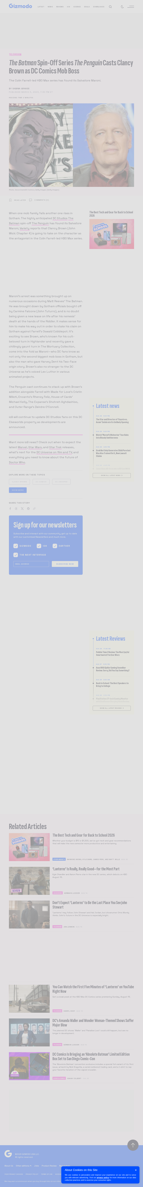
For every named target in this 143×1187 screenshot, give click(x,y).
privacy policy (103, 1178)
